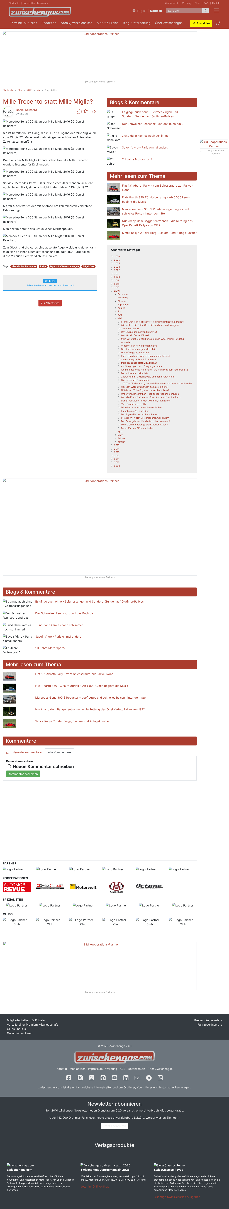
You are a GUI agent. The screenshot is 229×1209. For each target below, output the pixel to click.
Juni (120, 314)
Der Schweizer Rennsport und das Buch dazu (152, 124)
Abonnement (171, 3)
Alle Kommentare (59, 752)
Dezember (123, 294)
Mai (38, 90)
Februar (122, 438)
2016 (29, 90)
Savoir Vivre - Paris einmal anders (145, 147)
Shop (197, 3)
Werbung (186, 3)
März (120, 435)
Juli (119, 311)
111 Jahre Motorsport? (137, 159)
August (121, 308)
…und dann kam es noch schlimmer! (146, 135)
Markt (107, 23)
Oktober (122, 301)
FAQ (206, 3)
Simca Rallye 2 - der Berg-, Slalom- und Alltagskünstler (159, 233)
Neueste (27, 752)
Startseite (14, 3)
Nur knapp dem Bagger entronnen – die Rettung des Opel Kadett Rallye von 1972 (90, 709)
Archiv (76, 23)
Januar (121, 441)
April (120, 431)
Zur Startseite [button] (50, 303)
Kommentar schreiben (23, 774)
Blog (136, 23)
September (123, 304)
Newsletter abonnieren (35, 3)
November (123, 297)
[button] (201, 23)
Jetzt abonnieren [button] (114, 1126)
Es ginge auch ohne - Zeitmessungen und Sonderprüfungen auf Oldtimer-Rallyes (89, 601)
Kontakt (216, 3)
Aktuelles (23, 23)
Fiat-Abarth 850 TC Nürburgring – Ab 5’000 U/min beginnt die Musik (81, 686)
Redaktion (49, 23)
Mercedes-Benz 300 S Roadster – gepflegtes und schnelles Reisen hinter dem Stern (91, 697)
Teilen (52, 280)
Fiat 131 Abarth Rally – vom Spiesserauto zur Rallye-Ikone (74, 674)
